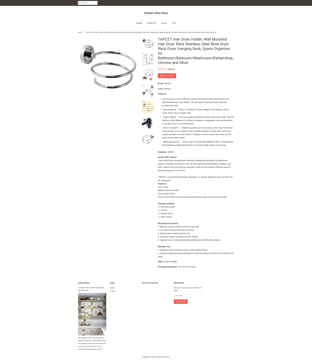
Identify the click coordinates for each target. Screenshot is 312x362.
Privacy (112, 291)
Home (139, 23)
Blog (164, 23)
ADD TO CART (167, 76)
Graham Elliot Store (163, 357)
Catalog (151, 23)
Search (112, 288)
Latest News (84, 283)
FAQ (174, 23)
